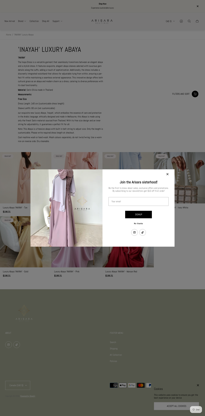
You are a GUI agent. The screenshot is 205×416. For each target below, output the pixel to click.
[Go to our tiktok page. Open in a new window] (142, 232)
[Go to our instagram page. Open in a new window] (134, 232)
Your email (116, 201)
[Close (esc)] (167, 174)
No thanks (138, 223)
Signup (138, 214)
